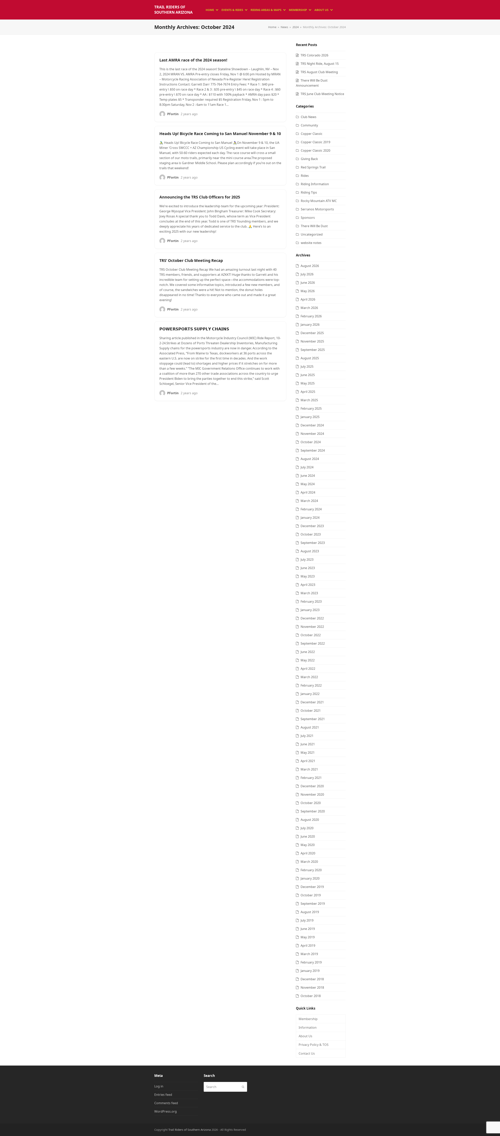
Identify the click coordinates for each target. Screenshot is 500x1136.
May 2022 (308, 660)
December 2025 (312, 333)
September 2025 (313, 350)
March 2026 (309, 308)
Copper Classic (311, 134)
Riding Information (315, 184)
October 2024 (311, 442)
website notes (311, 243)
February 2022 (311, 685)
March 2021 (309, 769)
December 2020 (312, 786)
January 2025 (310, 417)
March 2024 (309, 501)
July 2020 (307, 828)
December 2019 (312, 887)
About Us (305, 1036)
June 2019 (308, 929)
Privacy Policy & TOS (314, 1045)
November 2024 (312, 433)
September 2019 (313, 903)
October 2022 (311, 635)
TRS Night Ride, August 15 (320, 63)
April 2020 (308, 853)
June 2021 (308, 744)
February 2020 (311, 870)
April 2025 (308, 392)
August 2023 (310, 551)
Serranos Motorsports (317, 209)
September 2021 (313, 719)
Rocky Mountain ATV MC (319, 201)
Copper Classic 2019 (315, 142)
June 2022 (308, 652)
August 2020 (310, 820)
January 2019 (310, 971)
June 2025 (308, 375)
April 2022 (308, 668)
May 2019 (308, 937)
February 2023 (311, 601)
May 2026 (308, 291)
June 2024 (308, 475)
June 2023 (308, 568)
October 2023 (311, 534)
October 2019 (311, 895)
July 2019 (307, 920)
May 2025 (308, 383)
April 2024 (308, 492)
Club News (308, 117)
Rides (305, 175)
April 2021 (308, 761)
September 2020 (313, 811)
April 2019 (308, 945)
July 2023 (307, 559)
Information (308, 1027)
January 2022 (310, 694)
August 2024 (310, 459)
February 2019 (311, 962)
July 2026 (307, 274)
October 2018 (311, 996)
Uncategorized (312, 234)
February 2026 (311, 316)
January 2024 (310, 517)
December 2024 (312, 425)
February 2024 (311, 509)
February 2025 (311, 408)
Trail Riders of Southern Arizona (173, 9)
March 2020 (309, 861)
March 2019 (309, 954)
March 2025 (309, 400)
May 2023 (308, 576)
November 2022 (312, 626)
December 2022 (312, 618)
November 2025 (312, 341)
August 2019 (310, 912)
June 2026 (308, 282)
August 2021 (310, 727)
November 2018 (312, 987)
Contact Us (307, 1053)
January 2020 (310, 878)
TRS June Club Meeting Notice (322, 94)
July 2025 (307, 366)
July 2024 (307, 467)
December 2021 (312, 702)
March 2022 (309, 677)
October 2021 (311, 710)
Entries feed (163, 1094)
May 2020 (308, 845)
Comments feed (166, 1103)
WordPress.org (165, 1111)
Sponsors (308, 217)
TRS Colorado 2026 (314, 55)
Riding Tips (309, 192)
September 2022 (313, 643)
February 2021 (311, 778)
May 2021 (308, 752)
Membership (308, 1019)
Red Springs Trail (313, 167)
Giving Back (309, 159)
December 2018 (312, 979)
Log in (158, 1086)
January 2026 (310, 324)
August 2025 (310, 358)
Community (309, 125)
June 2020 (308, 836)
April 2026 (308, 299)
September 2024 (313, 450)
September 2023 (313, 543)
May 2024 (308, 484)
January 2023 (310, 610)
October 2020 (311, 803)
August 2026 (310, 266)
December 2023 (312, 526)
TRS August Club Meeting (319, 72)
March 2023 (309, 593)
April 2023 (308, 585)
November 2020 (312, 794)
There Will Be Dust (314, 226)
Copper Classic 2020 (315, 150)
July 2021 (307, 736)
